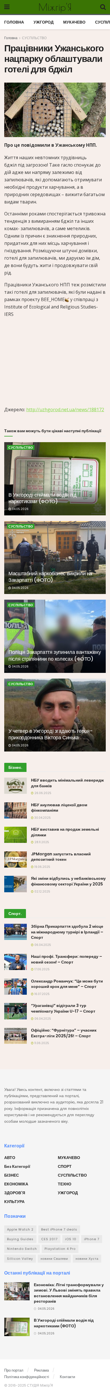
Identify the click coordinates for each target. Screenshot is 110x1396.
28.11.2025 (41, 842)
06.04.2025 (42, 945)
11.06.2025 (41, 1043)
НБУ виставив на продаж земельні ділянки (65, 832)
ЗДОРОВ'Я (14, 1193)
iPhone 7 (91, 1239)
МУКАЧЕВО (74, 22)
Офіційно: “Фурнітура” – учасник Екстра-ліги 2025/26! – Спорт (63, 1033)
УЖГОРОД (44, 22)
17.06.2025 (42, 969)
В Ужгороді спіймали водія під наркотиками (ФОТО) (42, 498)
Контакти (67, 1377)
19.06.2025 (42, 867)
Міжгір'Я (55, 7)
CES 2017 (49, 1239)
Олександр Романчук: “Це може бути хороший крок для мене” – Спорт (67, 984)
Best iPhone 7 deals (59, 1229)
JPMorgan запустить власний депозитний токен (61, 856)
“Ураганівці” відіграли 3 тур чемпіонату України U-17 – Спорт (63, 1008)
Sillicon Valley (20, 1258)
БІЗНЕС (11, 1175)
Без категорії (17, 1166)
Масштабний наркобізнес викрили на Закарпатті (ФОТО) (50, 576)
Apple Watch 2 (20, 1229)
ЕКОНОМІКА (16, 1184)
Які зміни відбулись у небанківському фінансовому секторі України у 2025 (68, 881)
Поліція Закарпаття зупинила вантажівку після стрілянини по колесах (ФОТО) (54, 655)
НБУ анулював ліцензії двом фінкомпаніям (59, 807)
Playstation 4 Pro (60, 1248)
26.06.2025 (42, 793)
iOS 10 (70, 1239)
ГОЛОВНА (14, 22)
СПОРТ (65, 1166)
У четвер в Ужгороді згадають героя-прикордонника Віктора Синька (50, 734)
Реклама (41, 1370)
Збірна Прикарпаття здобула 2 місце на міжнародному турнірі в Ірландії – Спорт (67, 931)
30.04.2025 (42, 818)
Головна (10, 37)
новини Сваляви (54, 1258)
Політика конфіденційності (26, 1377)
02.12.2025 (42, 891)
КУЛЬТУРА (14, 1201)
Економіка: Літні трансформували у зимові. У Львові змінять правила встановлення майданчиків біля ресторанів (69, 1293)
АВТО (9, 1157)
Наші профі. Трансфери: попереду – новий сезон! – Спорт (66, 959)
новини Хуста (87, 1258)
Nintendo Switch (22, 1248)
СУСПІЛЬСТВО (34, 37)
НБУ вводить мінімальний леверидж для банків (67, 783)
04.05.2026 (19, 509)
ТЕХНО (64, 1184)
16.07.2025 (42, 994)
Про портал (13, 1370)
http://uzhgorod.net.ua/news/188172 (65, 409)
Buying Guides (20, 1239)
